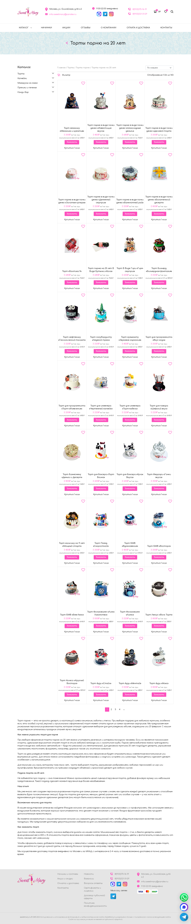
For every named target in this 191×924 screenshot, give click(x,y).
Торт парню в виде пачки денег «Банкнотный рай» (129, 201)
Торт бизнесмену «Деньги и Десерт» (72, 475)
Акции (66, 28)
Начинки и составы (67, 874)
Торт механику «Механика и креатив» (72, 129)
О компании (108, 28)
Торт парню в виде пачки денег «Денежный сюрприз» (101, 200)
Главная (61, 68)
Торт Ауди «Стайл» (100, 683)
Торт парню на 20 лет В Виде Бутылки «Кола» (101, 269)
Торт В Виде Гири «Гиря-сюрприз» (130, 269)
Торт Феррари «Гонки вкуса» (159, 475)
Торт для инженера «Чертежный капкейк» (101, 407)
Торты (20, 74)
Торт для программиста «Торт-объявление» (72, 407)
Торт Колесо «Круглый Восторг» (72, 681)
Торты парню (83, 68)
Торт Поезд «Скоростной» (101, 544)
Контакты (166, 28)
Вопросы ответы (93, 883)
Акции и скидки (65, 879)
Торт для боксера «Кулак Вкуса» (130, 475)
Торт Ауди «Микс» (158, 683)
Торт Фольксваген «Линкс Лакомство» (101, 613)
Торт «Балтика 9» (72, 271)
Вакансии (89, 879)
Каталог (24, 28)
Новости (89, 874)
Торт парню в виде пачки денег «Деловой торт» (159, 129)
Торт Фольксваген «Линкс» (130, 613)
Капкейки (22, 78)
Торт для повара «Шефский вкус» (159, 407)
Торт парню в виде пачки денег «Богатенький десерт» (159, 200)
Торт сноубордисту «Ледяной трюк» (101, 338)
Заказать (72, 142)
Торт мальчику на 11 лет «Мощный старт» (72, 544)
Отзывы (85, 28)
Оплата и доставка (138, 28)
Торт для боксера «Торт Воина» (101, 475)
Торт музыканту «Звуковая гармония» (130, 338)
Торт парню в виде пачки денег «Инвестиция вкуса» (101, 128)
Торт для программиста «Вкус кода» (159, 338)
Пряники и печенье (27, 88)
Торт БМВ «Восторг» (159, 546)
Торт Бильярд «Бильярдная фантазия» (159, 269)
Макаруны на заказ (27, 83)
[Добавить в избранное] (83, 84)
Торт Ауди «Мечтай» (130, 683)
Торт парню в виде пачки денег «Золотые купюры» (71, 201)
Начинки (46, 28)
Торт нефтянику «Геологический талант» (72, 338)
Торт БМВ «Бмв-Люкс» (72, 615)
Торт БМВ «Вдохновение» (130, 544)
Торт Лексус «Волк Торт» (158, 615)
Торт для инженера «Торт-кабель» (130, 407)
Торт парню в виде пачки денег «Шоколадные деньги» (129, 128)
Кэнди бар (23, 92)
